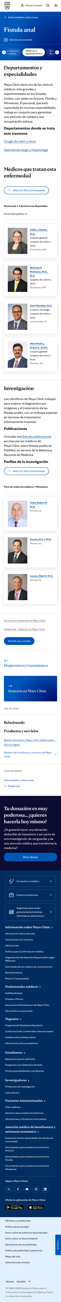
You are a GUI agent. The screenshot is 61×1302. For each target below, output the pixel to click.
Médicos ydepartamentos (34, 52)
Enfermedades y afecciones (23, 17)
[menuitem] (34, 52)
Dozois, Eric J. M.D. (40, 539)
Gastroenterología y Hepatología (26, 150)
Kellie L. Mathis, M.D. (38, 231)
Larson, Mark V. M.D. (41, 575)
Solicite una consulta (19, 640)
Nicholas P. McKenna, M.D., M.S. (39, 271)
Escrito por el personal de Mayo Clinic (25, 620)
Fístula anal (19, 29)
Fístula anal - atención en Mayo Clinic (24, 629)
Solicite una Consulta (20, 39)
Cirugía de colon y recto (20, 141)
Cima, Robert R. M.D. (38, 504)
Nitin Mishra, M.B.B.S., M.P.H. (39, 345)
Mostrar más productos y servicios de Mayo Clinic (28, 754)
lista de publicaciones (36, 436)
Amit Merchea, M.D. (41, 305)
